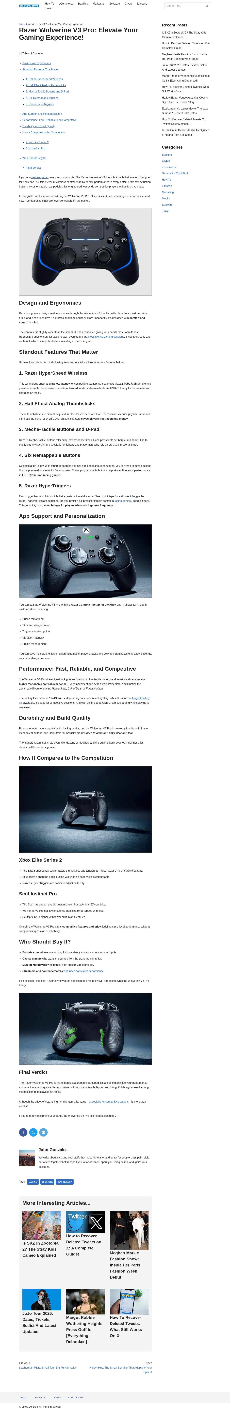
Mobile (166, 198)
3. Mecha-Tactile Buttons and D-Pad (47, 91)
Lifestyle (142, 3)
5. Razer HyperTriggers (40, 104)
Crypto (129, 3)
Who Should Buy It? (34, 158)
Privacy (40, 1397)
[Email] (43, 1132)
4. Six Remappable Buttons (42, 98)
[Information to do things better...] (29, 6)
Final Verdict (33, 167)
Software (114, 3)
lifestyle (47, 1182)
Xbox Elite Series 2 (37, 142)
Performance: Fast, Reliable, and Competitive (49, 120)
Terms (57, 1397)
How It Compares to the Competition (43, 132)
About (24, 1397)
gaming (33, 1182)
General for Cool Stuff (175, 173)
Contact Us (75, 1397)
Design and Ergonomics (36, 63)
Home (22, 24)
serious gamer (39, 177)
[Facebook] (23, 1132)
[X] (33, 1132)
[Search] (207, 6)
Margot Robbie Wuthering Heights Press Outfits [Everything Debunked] (84, 1329)
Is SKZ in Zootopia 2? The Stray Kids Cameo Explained (40, 1249)
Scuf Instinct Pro (35, 148)
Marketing (99, 3)
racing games (122, 500)
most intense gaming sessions (106, 336)
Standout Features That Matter (40, 69)
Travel (48, 8)
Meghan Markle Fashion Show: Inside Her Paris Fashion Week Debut (125, 1265)
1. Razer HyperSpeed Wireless (44, 79)
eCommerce (66, 3)
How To (49, 3)
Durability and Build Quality (38, 126)
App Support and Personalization (42, 113)
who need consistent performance (83, 971)
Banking (83, 3)
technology (65, 1182)
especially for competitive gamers (109, 1101)
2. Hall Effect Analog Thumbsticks (46, 85)
